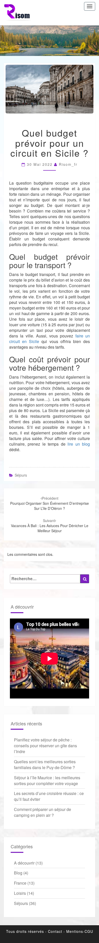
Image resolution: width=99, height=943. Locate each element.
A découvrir (24, 863)
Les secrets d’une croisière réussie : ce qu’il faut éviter (49, 796)
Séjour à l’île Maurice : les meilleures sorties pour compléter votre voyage (47, 780)
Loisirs (20, 893)
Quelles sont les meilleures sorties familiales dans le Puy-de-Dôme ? (45, 764)
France (20, 883)
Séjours (21, 475)
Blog (18, 873)
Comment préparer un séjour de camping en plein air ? (42, 812)
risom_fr (68, 164)
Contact (55, 931)
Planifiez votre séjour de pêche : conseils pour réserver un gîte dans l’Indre (45, 745)
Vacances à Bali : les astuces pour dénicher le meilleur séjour (49, 525)
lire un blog (79, 444)
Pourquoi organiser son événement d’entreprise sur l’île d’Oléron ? (49, 503)
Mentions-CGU (79, 931)
